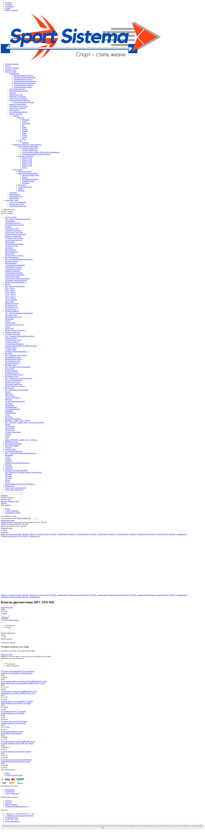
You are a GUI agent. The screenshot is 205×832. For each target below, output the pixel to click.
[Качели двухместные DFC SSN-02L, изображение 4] (128, 534)
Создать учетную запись (14, 775)
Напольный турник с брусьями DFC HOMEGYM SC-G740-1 (23, 683)
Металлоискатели (15, 196)
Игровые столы (10, 70)
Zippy (24, 139)
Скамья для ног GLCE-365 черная (13, 723)
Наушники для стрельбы (18, 106)
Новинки (25, 143)
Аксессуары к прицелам (18, 98)
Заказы (7, 509)
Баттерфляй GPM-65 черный (11, 733)
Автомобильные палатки (18, 112)
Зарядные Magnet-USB (30, 175)
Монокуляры (14, 198)
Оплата (7, 8)
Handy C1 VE (27, 160)
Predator (25, 131)
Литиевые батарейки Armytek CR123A (36, 154)
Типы (20, 141)
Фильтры (21, 191)
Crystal (24, 121)
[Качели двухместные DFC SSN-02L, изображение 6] (20, 536)
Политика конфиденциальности (17, 806)
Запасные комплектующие (27, 173)
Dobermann (26, 123)
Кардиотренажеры (12, 64)
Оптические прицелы (17, 89)
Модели (21, 118)
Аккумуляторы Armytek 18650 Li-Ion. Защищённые (40, 152)
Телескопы (13, 192)
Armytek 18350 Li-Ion (30, 148)
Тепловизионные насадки (23, 79)
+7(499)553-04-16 (11, 817)
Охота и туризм (10, 72)
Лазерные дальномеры (17, 96)
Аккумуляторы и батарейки (28, 146)
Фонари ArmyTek (15, 114)
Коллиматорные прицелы (18, 91)
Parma (24, 127)
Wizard (24, 137)
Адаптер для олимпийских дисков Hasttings (17, 673)
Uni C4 (24, 168)
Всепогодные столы (16, 204)
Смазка (20, 189)
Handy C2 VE (27, 164)
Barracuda (25, 120)
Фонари (16, 116)
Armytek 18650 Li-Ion (30, 150)
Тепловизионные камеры (23, 87)
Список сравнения (12, 511)
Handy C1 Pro (27, 158)
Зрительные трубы (16, 95)
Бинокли (12, 93)
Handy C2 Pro (27, 162)
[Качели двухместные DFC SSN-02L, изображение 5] (167, 534)
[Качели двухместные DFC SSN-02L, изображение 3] (88, 534)
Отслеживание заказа (8, 518)
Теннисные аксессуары (17, 206)
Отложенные (10, 791)
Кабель (24, 177)
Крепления (22, 185)
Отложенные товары (12, 513)
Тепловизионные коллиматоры (25, 81)
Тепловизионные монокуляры (25, 77)
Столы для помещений (17, 202)
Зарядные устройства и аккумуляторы (27, 144)
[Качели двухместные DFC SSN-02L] (15, 534)
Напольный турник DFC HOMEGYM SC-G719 (18, 693)
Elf (23, 125)
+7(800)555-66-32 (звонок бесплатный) (19, 816)
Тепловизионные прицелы (23, 75)
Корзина (4, 501)
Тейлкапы (25, 183)
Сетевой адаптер (28, 181)
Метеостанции (14, 194)
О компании (9, 6)
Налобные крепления (30, 179)
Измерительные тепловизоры (24, 83)
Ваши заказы (10, 790)
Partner (24, 129)
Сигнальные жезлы (25, 187)
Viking (24, 135)
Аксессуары (18, 169)
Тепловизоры (14, 73)
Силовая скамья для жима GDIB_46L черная (17, 743)
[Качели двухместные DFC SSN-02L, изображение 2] (49, 534)
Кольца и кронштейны (17, 104)
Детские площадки (12, 68)
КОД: (3, 609)
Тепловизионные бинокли (23, 85)
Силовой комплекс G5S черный (12, 713)
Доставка (8, 4)
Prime (24, 133)
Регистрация (10, 520)
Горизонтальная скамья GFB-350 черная (15, 761)
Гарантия (8, 3)
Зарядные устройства (25, 156)
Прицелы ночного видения (24, 102)
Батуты (7, 66)
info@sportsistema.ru (12, 821)
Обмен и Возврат (11, 10)
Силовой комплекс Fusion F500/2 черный (16, 751)
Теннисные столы (11, 200)
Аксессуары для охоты (17, 108)
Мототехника (14, 110)
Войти (3, 520)
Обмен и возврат (11, 804)
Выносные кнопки (25, 171)
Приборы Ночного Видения (19, 100)
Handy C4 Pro (27, 166)
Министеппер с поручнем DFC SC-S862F (16, 703)
